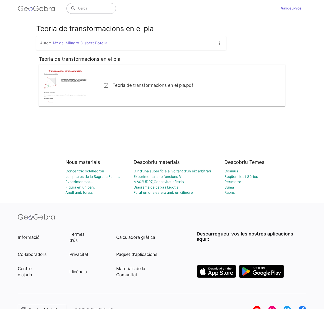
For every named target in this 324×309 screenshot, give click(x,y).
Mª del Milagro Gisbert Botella (80, 43)
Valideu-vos (291, 8)
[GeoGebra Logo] (36, 8)
